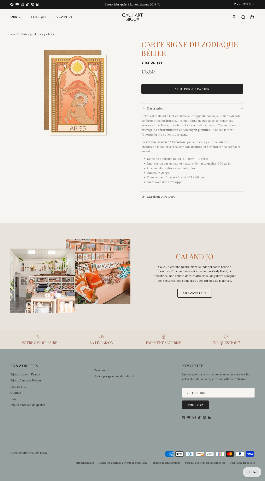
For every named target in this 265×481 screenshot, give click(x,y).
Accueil (14, 34)
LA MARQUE (37, 17)
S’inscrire (195, 404)
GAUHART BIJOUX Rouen (33, 452)
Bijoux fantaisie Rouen (25, 380)
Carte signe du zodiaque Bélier (37, 34)
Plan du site (18, 386)
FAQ (13, 399)
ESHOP (15, 17)
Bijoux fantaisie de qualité (28, 405)
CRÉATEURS (63, 17)
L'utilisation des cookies (242, 462)
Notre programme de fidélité (114, 376)
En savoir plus (194, 293)
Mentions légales (85, 462)
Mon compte (102, 370)
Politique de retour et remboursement (205, 462)
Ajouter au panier (192, 89)
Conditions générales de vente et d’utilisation (123, 462)
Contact (15, 392)
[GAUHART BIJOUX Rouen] (132, 17)
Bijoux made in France (25, 374)
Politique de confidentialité (166, 462)
